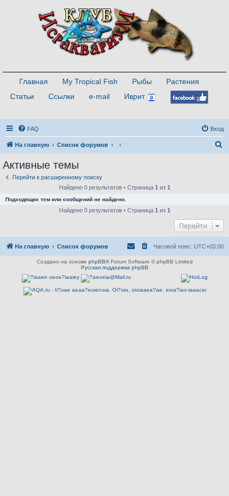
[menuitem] (28, 128)
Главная (33, 81)
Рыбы (142, 81)
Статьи (22, 96)
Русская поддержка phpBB (115, 267)
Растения (182, 81)
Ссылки (61, 96)
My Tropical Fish (90, 81)
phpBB (96, 261)
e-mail (99, 96)
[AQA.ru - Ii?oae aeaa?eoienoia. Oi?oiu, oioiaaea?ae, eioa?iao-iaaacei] (114, 291)
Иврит (134, 96)
